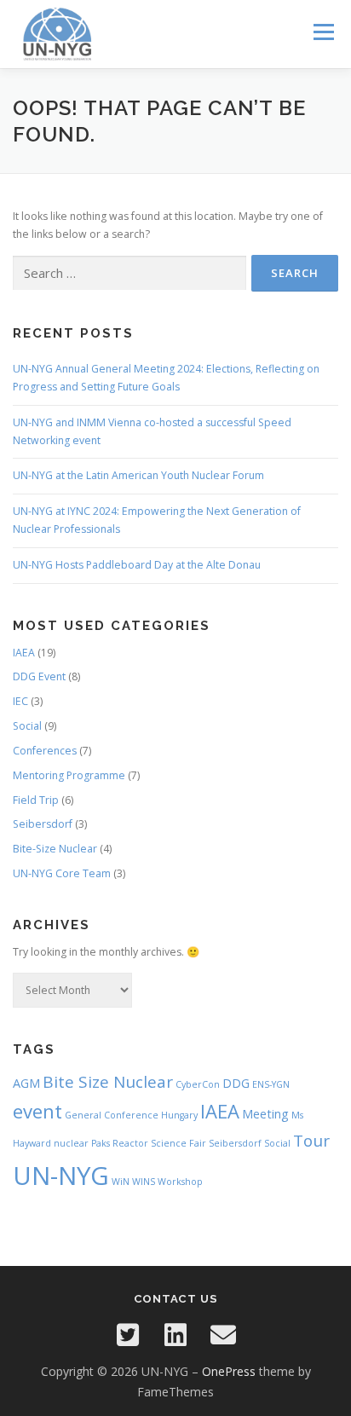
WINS (143, 1182)
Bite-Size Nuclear (55, 848)
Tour (311, 1141)
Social (27, 726)
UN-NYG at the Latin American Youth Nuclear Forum (138, 475)
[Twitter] (128, 1335)
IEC (20, 701)
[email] (223, 1335)
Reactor (130, 1143)
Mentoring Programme (69, 775)
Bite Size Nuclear (108, 1082)
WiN (120, 1182)
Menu (322, 32)
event (37, 1111)
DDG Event (39, 676)
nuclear (71, 1143)
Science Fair (178, 1143)
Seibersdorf (42, 824)
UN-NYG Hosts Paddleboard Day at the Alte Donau (137, 565)
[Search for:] (129, 273)
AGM (26, 1083)
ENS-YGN (271, 1084)
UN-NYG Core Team (62, 873)
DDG (236, 1083)
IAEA (24, 652)
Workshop (180, 1182)
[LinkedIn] (175, 1335)
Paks (100, 1143)
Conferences (45, 750)
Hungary (179, 1115)
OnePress (229, 1371)
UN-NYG (61, 1176)
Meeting (265, 1114)
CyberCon (198, 1084)
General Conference (111, 1115)
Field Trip (36, 800)
